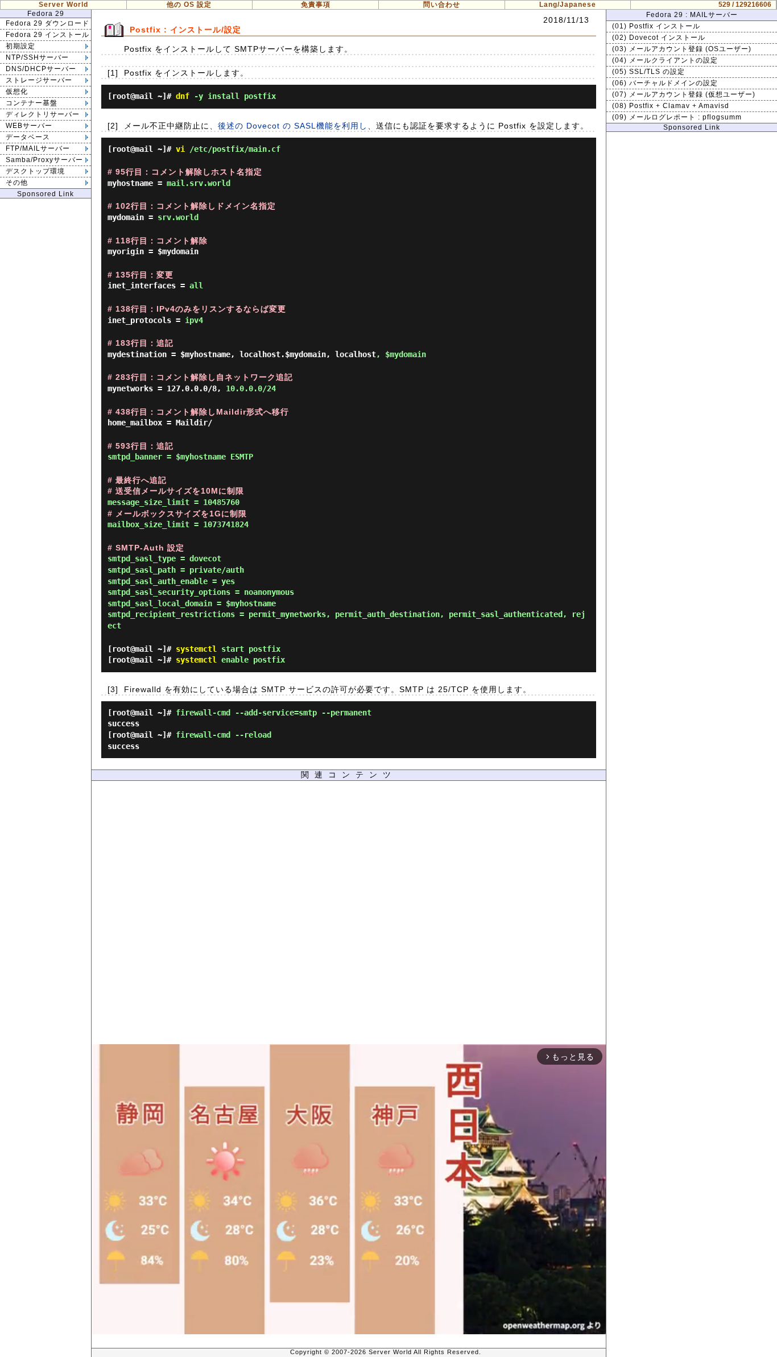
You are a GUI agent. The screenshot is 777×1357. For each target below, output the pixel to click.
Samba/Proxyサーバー (44, 159)
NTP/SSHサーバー (37, 57)
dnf (182, 96)
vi (180, 149)
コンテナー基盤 (31, 103)
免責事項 (315, 5)
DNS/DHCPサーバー (41, 68)
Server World (63, 5)
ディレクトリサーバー (43, 114)
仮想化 (17, 91)
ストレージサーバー (39, 80)
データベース (28, 137)
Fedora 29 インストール (47, 34)
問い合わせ (441, 5)
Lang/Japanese (567, 5)
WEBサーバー (29, 125)
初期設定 (20, 46)
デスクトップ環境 (35, 171)
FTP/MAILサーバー (38, 148)
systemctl (196, 648)
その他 (17, 182)
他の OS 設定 (189, 5)
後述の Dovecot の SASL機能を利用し (292, 125)
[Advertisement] (348, 915)
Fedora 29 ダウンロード (47, 23)
